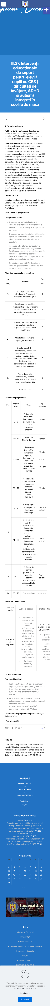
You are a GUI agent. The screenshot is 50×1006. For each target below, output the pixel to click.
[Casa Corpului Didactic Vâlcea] (25, 4)
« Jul (24, 888)
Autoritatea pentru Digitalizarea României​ (25, 946)
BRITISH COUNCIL (25, 960)
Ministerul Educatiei (25, 932)
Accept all (25, 999)
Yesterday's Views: (25, 795)
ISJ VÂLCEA (25, 937)
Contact (21, 833)
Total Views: (25, 801)
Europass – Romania (25, 951)
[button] (46, 10)
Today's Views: (25, 789)
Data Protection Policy (26, 988)
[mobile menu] (3, 4)
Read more (25, 993)
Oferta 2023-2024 (21, 836)
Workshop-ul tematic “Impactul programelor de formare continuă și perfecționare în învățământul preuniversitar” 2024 (25, 841)
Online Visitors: (25, 783)
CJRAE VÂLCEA (25, 941)
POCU (25, 956)
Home (20, 820)
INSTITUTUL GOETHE (25, 965)
